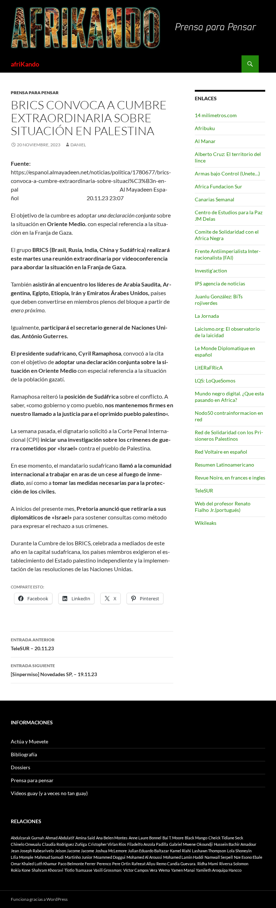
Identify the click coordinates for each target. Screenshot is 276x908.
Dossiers (20, 767)
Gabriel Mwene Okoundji (191, 844)
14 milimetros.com (216, 115)
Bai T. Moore (173, 837)
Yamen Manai (183, 870)
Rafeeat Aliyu (143, 863)
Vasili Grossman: (107, 870)
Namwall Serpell (218, 857)
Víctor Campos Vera (140, 870)
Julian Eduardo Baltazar (148, 850)
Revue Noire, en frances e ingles (230, 477)
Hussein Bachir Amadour (235, 844)
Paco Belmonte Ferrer (77, 863)
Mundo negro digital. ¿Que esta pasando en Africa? (229, 396)
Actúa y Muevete (29, 741)
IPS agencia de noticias (220, 283)
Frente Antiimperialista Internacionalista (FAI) (228, 254)
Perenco (104, 863)
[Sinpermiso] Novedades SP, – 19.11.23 (54, 670)
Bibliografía (24, 754)
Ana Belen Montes (112, 837)
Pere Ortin (121, 863)
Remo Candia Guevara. (176, 863)
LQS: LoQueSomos (215, 380)
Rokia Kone (21, 870)
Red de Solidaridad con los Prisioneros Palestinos (229, 435)
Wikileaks (205, 523)
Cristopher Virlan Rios (107, 844)
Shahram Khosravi (47, 870)
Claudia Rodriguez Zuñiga (64, 844)
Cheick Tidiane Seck (225, 837)
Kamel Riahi (180, 850)
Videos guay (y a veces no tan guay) (49, 793)
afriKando (25, 64)
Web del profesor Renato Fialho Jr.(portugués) (222, 506)
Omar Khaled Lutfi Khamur (34, 863)
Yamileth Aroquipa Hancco (219, 870)
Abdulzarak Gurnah (27, 837)
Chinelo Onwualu (26, 844)
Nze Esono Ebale (248, 857)
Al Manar (205, 141)
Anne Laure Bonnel (145, 837)
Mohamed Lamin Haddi (183, 857)
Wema (164, 870)
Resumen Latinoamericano (224, 465)
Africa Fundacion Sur (218, 186)
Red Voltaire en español (221, 452)
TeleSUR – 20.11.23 (33, 644)
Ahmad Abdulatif (59, 837)
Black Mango (196, 837)
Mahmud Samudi (49, 857)
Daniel (78, 144)
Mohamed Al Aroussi (144, 857)
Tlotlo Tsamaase (78, 870)
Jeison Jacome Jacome (74, 850)
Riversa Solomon (233, 863)
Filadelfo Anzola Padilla (147, 844)
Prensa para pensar (35, 92)
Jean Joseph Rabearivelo (32, 850)
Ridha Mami (207, 863)
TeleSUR (204, 490)
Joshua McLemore (111, 850)
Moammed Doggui (109, 857)
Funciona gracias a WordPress (39, 899)
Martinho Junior (78, 857)
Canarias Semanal (214, 199)
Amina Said (85, 837)
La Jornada (207, 316)
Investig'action (211, 270)
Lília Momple (22, 857)
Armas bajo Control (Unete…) (227, 173)
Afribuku (205, 128)
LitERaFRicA (209, 367)
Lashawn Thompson (209, 850)
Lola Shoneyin (239, 850)
